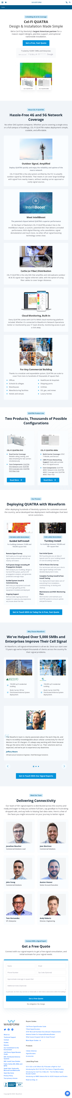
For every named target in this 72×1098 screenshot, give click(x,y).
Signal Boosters (31, 1053)
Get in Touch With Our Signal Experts (36, 776)
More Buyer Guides (32, 1040)
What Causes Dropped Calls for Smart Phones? (40, 1037)
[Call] (67, 3)
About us (7, 1034)
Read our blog (30, 1080)
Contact (6, 1040)
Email (40, 966)
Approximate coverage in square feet (21, 979)
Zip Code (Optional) (45, 972)
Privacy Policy (8, 1075)
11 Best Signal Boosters (33, 1029)
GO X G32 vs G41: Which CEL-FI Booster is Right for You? (43, 1066)
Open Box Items (9, 1073)
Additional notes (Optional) (17, 986)
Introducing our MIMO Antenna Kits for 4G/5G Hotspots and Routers (47, 1076)
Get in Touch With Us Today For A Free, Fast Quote (36, 612)
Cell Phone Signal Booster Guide (36, 1026)
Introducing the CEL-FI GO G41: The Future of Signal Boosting (45, 1069)
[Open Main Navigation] (2, 3)
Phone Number (13, 972)
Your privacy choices (10, 1078)
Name (10, 966)
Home (3, 7)
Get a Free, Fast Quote (36, 43)
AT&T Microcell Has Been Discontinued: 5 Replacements (43, 1032)
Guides (6, 1042)
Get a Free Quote (36, 998)
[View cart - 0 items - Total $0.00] (6, 3)
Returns (6, 1045)
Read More (16, 480)
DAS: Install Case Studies (12, 1061)
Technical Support (10, 1037)
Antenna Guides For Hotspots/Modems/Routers (40, 1034)
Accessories (30, 1056)
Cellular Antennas (31, 1051)
